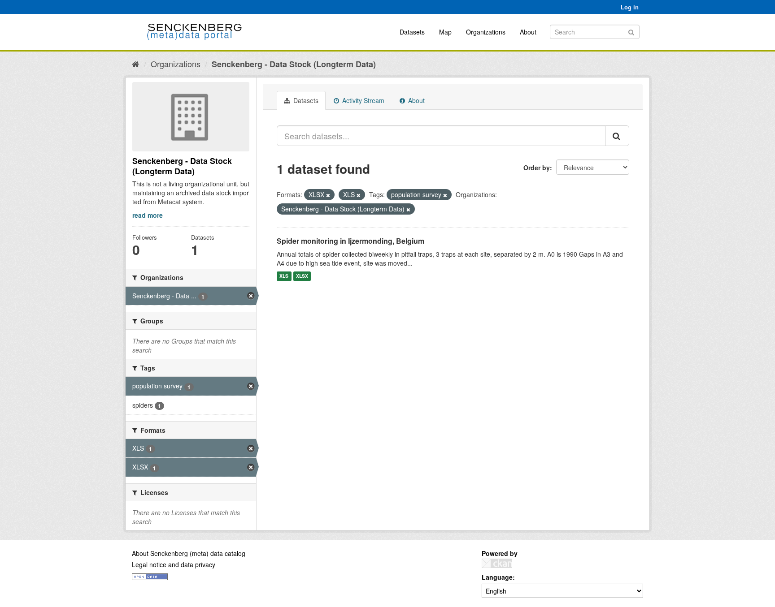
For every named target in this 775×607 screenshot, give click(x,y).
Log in (630, 7)
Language (497, 577)
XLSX (302, 276)
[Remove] (328, 194)
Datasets (412, 31)
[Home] (135, 63)
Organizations (485, 31)
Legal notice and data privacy (173, 564)
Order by (536, 167)
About (528, 31)
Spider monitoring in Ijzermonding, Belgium (350, 241)
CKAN (497, 563)
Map (445, 31)
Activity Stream (362, 100)
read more (147, 215)
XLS (283, 276)
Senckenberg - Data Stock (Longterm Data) (294, 64)
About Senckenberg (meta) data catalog (188, 553)
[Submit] (631, 31)
